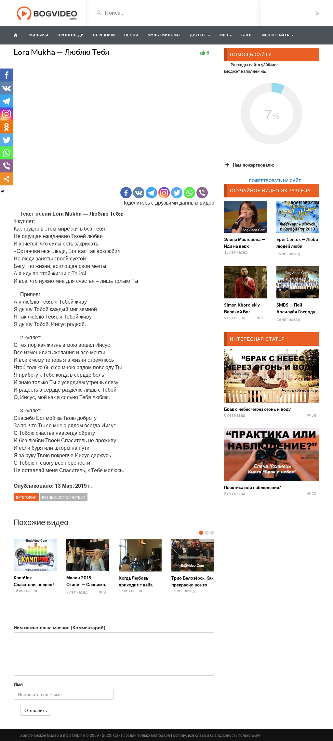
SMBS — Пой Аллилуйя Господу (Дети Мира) (295, 311)
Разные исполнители (63, 497)
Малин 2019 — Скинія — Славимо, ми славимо (86, 584)
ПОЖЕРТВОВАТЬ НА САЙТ (275, 180)
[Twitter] (176, 192)
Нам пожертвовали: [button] (253, 165)
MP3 (224, 35)
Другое (198, 35)
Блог (247, 35)
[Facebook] (126, 192)
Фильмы (38, 35)
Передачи (104, 35)
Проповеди (71, 35)
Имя (18, 684)
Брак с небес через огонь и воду (257, 409)
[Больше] (6, 178)
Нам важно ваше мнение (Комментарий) (59, 627)
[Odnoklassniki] (6, 126)
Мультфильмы (164, 35)
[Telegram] (151, 192)
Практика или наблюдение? (252, 487)
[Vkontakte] (138, 192)
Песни (131, 35)
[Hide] (2, 191)
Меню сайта (276, 35)
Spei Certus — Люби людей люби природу (297, 246)
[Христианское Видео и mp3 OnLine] (48, 12)
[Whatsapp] (189, 192)
